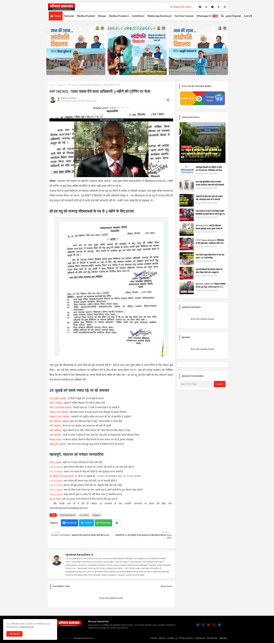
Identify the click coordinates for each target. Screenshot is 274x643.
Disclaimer (212, 638)
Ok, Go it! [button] (14, 634)
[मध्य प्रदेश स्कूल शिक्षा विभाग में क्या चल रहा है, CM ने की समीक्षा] (186, 258)
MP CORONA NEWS (60, 407)
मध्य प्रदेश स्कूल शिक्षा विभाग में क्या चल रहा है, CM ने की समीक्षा (210, 256)
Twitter (88, 523)
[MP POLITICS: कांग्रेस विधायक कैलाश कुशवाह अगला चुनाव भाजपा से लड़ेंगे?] (186, 229)
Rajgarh (61, 85)
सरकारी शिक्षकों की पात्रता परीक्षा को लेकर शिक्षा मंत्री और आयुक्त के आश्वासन (209, 272)
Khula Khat (55, 439)
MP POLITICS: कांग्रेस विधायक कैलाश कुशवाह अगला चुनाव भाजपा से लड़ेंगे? (209, 228)
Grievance (200, 638)
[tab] (56, 16)
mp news (84, 515)
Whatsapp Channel (207, 16)
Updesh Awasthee (77, 554)
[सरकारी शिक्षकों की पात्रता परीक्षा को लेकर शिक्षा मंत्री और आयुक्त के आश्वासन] (186, 273)
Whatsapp (105, 523)
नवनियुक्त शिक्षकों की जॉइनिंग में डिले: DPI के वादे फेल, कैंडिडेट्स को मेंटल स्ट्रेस (209, 170)
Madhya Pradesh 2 (119, 16)
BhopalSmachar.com (84, 638)
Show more (166, 586)
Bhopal (102, 16)
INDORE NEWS (57, 444)
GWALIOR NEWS (58, 412)
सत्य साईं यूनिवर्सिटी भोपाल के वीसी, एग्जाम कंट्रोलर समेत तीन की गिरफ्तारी (210, 183)
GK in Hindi (55, 462)
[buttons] (200, 6)
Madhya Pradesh (86, 16)
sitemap (223, 638)
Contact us (171, 638)
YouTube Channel (183, 16)
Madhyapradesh (67, 515)
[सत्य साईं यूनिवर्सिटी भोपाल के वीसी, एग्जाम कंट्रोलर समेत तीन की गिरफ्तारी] (186, 185)
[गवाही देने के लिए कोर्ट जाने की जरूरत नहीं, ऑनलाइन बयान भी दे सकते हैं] (186, 200)
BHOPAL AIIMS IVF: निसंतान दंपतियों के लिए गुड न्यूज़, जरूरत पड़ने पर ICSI (210, 285)
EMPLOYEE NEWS (59, 416)
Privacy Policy (186, 638)
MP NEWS (55, 421)
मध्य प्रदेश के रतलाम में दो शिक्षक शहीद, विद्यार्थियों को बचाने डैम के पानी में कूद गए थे (210, 214)
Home (58, 16)
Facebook (71, 523)
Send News (138, 16)
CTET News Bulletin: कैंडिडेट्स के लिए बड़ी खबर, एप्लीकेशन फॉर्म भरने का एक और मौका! (210, 243)
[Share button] (117, 522)
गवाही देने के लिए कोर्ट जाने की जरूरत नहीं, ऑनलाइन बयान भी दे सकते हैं (209, 197)
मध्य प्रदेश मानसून (57, 398)
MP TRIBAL (56, 402)
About (162, 638)
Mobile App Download (159, 16)
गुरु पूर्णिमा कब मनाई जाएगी (61, 476)
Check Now (25, 627)
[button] (215, 16)
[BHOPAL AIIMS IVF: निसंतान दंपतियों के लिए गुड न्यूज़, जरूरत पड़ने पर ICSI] (186, 287)
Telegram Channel (231, 16)
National (69, 16)
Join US (248, 16)
